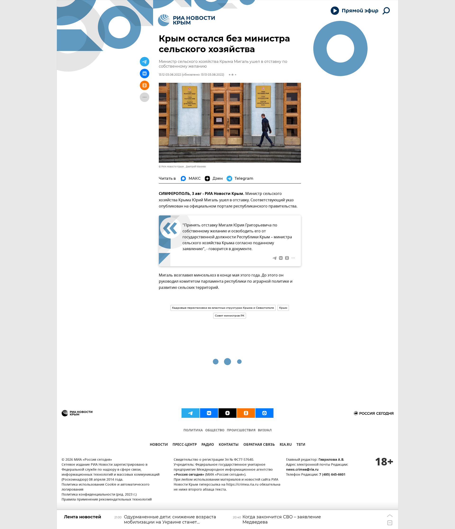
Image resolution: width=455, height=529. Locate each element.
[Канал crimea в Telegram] (191, 413)
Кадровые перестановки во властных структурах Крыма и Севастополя (223, 307)
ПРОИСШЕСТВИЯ (241, 430)
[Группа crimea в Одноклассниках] (246, 413)
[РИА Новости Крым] (186, 20)
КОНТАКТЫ (229, 445)
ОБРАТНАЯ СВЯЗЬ (259, 445)
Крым (283, 307)
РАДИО (207, 445)
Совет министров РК (229, 315)
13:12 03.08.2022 (170, 74)
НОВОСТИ (159, 445)
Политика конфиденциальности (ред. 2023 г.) (99, 494)
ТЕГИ (300, 445)
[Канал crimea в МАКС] (264, 413)
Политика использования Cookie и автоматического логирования (106, 487)
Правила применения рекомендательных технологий (107, 499)
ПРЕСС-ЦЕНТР (185, 445)
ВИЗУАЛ (265, 430)
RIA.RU (286, 445)
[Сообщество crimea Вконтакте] (209, 413)
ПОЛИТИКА (193, 430)
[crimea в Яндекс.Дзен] (227, 413)
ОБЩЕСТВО (214, 430)
